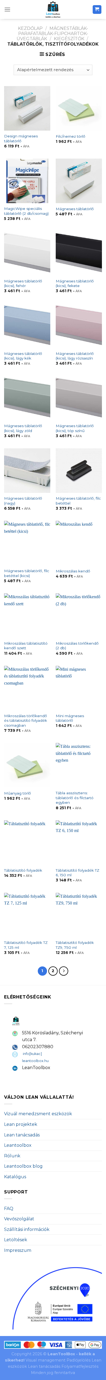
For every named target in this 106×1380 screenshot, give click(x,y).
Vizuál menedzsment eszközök (38, 1113)
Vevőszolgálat (19, 1218)
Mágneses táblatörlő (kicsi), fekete (75, 283)
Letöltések (15, 1239)
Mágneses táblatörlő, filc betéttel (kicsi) (26, 573)
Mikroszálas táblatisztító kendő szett (26, 645)
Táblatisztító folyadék (23, 870)
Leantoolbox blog (23, 1166)
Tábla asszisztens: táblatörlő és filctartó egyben (74, 798)
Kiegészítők (69, 38)
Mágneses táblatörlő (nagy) (23, 500)
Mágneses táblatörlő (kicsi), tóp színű (75, 428)
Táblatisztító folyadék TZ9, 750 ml (75, 945)
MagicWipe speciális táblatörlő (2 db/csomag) (26, 211)
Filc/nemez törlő (70, 136)
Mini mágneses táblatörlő (70, 718)
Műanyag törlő (17, 793)
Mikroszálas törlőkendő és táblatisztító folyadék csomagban (25, 720)
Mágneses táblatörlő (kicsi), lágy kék (23, 356)
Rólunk (12, 1155)
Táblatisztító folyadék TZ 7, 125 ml (26, 945)
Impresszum (17, 1250)
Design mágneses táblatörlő (21, 138)
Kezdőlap (30, 28)
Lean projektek (20, 1124)
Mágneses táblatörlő (75, 209)
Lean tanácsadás (22, 1135)
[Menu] (7, 9)
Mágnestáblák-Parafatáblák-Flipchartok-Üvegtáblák (52, 33)
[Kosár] (97, 9)
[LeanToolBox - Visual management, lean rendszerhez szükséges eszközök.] (53, 9)
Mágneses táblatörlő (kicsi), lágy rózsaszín (75, 356)
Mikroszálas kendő (73, 571)
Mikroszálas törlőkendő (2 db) (77, 645)
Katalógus (15, 1176)
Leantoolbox (18, 1145)
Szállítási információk (26, 1229)
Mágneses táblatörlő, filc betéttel (78, 500)
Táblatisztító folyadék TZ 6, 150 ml (77, 872)
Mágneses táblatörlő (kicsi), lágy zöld (23, 428)
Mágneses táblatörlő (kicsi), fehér (23, 283)
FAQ (8, 1208)
